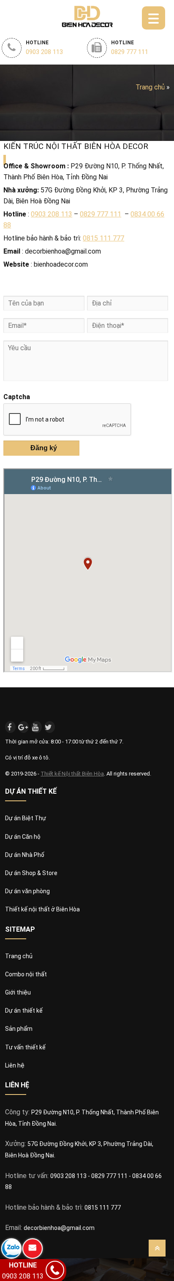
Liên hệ (14, 1065)
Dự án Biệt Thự (25, 818)
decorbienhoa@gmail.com (59, 1227)
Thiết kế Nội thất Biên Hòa (72, 773)
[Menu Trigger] (153, 18)
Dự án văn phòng (27, 891)
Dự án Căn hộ (23, 836)
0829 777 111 (100, 214)
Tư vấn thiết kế (25, 1047)
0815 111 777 (103, 238)
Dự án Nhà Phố (24, 854)
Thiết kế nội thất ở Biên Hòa (42, 909)
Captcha (16, 397)
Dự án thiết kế (24, 1010)
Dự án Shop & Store (31, 873)
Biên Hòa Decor (87, 16)
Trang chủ (150, 87)
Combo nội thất (26, 974)
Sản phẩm (19, 1028)
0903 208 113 (51, 214)
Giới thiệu (18, 992)
